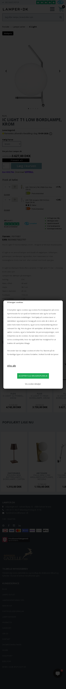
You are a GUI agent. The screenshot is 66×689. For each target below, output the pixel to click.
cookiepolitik (17, 339)
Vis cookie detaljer (33, 384)
